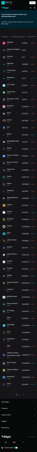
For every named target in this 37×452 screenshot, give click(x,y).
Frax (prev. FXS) (13, 99)
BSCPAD (10, 219)
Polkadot (10, 42)
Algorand (10, 63)
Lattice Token (11, 240)
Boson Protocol (12, 162)
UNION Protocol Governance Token (13, 354)
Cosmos (10, 56)
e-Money (10, 289)
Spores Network (12, 282)
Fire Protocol (11, 362)
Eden (9, 317)
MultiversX (10, 77)
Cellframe (10, 190)
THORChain (11, 70)
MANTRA (10, 106)
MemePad (10, 376)
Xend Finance (12, 254)
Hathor (9, 183)
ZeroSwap (10, 324)
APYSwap (10, 310)
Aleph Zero (11, 169)
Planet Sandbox (12, 369)
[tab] (18, 402)
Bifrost (9, 134)
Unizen (9, 226)
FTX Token (11, 84)
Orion (9, 384)
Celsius (9, 205)
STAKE (9, 212)
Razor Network (12, 303)
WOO (9, 113)
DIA (8, 127)
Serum (9, 176)
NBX (8, 346)
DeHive (9, 247)
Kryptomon (11, 339)
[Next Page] (23, 394)
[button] (18, 402)
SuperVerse (11, 92)
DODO (9, 120)
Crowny (9, 261)
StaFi (9, 233)
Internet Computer (13, 49)
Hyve (9, 332)
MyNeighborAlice (13, 141)
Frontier (9, 268)
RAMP (9, 148)
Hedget (9, 275)
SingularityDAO (12, 197)
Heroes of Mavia (13, 155)
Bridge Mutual (12, 296)
